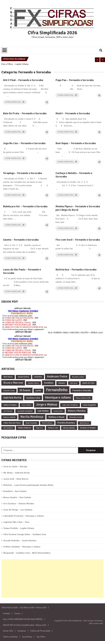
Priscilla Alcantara (66, 422)
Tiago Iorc (39, 428)
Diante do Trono (88, 383)
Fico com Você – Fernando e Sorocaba (78, 239)
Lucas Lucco (58, 411)
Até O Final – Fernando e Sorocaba (23, 80)
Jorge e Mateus (46, 404)
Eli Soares (25, 390)
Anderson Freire (57, 376)
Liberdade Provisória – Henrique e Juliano (23, 516)
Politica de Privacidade (40, 631)
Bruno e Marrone (13, 382)
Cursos (17, 613)
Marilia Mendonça (31, 417)
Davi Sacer (73, 383)
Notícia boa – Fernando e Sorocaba (76, 269)
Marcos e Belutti (9, 417)
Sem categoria (8, 428)
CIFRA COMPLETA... (14, 102)
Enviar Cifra (8, 631)
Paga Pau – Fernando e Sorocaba (75, 80)
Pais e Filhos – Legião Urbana (14, 64)
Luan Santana (43, 411)
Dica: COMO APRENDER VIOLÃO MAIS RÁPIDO (22, 619)
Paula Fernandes (31, 423)
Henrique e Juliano (58, 397)
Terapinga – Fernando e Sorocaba (22, 173)
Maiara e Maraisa (76, 410)
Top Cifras (41, 637)
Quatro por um (84, 423)
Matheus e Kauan (56, 417)
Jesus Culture (26, 405)
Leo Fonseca (7, 411)
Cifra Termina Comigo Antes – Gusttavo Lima (24, 534)
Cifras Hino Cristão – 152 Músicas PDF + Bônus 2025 (24, 607)
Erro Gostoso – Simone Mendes (18, 503)
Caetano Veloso (33, 383)
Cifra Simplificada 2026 (52, 32)
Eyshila (38, 390)
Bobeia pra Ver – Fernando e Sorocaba (25, 206)
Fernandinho (56, 389)
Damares (61, 383)
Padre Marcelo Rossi (12, 423)
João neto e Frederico (70, 405)
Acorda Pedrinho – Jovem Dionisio (19, 540)
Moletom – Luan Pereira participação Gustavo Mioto (28, 485)
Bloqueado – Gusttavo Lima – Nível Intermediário (26, 553)
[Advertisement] (52, 578)
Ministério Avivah (75, 417)
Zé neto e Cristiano (88, 428)
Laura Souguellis (89, 405)
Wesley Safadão (69, 428)
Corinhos (48, 382)
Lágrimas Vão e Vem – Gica (16, 522)
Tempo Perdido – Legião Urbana (18, 528)
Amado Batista (23, 377)
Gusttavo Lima (33, 397)
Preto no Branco (47, 423)
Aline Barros (8, 377)
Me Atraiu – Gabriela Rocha (16, 472)
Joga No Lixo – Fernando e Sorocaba (24, 143)
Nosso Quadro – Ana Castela (17, 497)
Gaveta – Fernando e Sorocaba (21, 239)
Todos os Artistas (10, 637)
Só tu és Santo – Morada (15, 466)
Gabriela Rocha (12, 397)
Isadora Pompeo (10, 405)
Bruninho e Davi (78, 377)
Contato (6, 613)
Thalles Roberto (24, 428)
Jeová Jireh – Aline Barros (15, 479)
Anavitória (38, 377)
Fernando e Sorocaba (81, 390)
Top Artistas (27, 637)
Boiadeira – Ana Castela (14, 491)
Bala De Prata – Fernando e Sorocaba (24, 113)
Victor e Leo (53, 428)
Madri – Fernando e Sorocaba (73, 113)
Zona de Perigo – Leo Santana (17, 509)
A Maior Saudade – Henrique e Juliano (21, 546)
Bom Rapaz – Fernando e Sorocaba (76, 143)
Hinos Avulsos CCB (83, 398)
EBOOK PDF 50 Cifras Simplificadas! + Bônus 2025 (24, 625)
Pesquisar (21, 631)
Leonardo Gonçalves (25, 411)
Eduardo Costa (8, 390)
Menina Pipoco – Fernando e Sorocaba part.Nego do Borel (78, 208)
